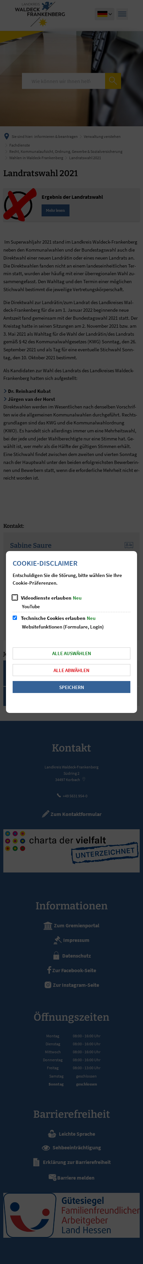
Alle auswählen (71, 653)
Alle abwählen (71, 670)
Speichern (71, 687)
